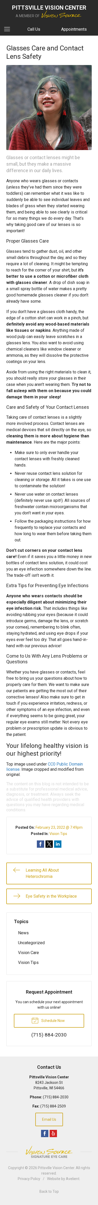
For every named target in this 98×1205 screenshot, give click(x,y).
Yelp (53, 1133)
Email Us (49, 1119)
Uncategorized (31, 942)
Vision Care (28, 952)
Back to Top (49, 1191)
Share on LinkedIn (57, 844)
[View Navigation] (9, 29)
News (23, 932)
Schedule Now (53, 1021)
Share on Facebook (40, 844)
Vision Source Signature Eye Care (49, 1152)
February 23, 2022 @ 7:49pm (59, 827)
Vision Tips (58, 834)
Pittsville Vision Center (56, 1168)
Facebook (44, 1133)
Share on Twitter (49, 844)
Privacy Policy (29, 1179)
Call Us (33, 29)
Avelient (72, 1179)
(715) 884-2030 (55, 1097)
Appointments (74, 29)
